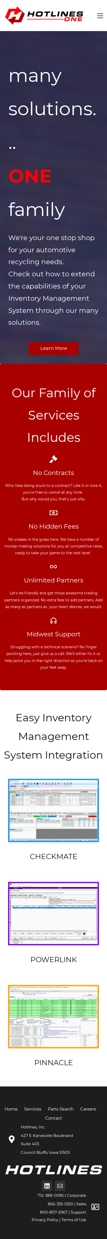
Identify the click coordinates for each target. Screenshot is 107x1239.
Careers (88, 1109)
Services (32, 1109)
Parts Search (61, 1109)
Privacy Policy (45, 1219)
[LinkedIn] (47, 1186)
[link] (53, 783)
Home (11, 1109)
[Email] (60, 1186)
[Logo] (44, 15)
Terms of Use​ (73, 1219)
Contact (53, 1118)
